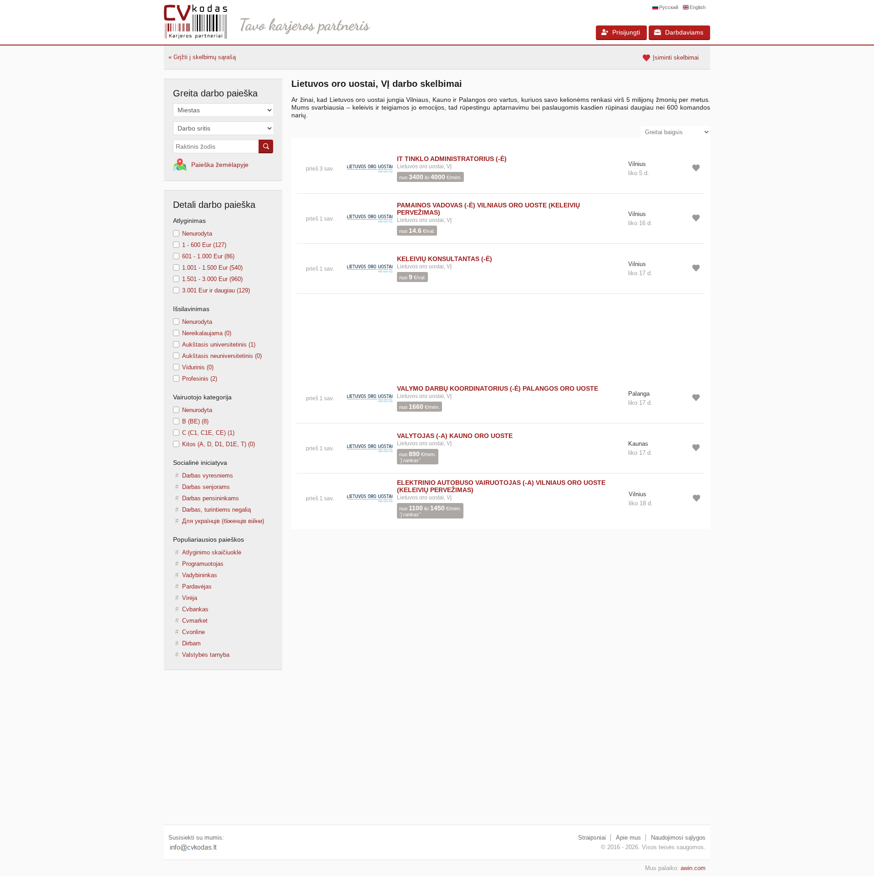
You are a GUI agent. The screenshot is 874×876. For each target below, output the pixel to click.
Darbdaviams (684, 32)
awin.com (693, 868)
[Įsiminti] (696, 168)
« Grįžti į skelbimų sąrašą (202, 57)
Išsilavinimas (191, 308)
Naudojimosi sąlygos (678, 837)
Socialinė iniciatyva (200, 462)
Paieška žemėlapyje (220, 164)
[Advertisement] (501, 333)
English (698, 7)
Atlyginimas (189, 220)
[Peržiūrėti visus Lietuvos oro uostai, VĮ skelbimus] (369, 168)
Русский (668, 7)
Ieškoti (266, 146)
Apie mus (628, 837)
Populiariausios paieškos (208, 539)
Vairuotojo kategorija (202, 397)
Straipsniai (592, 837)
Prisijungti (626, 32)
